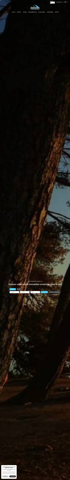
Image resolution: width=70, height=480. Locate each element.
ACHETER (19, 12)
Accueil (13, 12)
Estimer (19, 289)
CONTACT (57, 12)
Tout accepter (12, 476)
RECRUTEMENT (50, 12)
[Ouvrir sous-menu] (21, 12)
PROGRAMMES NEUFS (32, 12)
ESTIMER (25, 12)
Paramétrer (5, 476)
